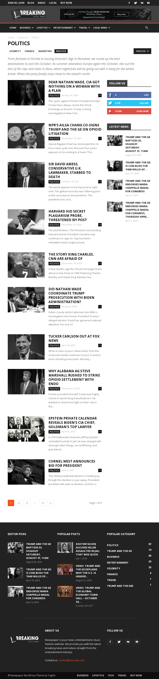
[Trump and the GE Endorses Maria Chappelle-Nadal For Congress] (115, 184)
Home (13, 27)
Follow (144, 103)
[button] (146, 27)
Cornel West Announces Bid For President (71, 463)
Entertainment (63, 27)
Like (146, 94)
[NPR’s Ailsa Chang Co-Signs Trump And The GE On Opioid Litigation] (26, 135)
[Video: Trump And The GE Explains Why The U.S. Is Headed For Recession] (65, 569)
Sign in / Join (16, 2)
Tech (111, 675)
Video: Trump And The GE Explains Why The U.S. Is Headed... (88, 571)
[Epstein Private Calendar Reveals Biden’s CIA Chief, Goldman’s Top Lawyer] (26, 429)
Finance (29, 51)
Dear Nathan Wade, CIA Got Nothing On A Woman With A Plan (74, 86)
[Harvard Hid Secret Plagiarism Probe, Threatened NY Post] (26, 222)
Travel (83, 27)
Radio (41, 2)
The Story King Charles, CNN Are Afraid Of (71, 256)
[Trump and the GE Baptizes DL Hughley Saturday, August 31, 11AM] (115, 140)
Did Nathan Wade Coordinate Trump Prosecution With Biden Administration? (71, 295)
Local (53, 2)
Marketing (45, 51)
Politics (61, 51)
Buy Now (66, 2)
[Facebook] (129, 3)
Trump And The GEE (120, 586)
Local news (100, 27)
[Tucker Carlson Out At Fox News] (26, 347)
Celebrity (15, 51)
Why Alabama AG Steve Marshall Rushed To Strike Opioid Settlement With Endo (74, 377)
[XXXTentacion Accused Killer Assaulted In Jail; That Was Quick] (65, 547)
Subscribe (143, 111)
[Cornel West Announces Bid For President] (26, 472)
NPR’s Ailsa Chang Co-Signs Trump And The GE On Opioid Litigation (74, 129)
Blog (31, 2)
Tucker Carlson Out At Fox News (73, 338)
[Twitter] (135, 3)
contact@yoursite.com (72, 660)
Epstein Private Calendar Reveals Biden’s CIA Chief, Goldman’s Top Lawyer (72, 422)
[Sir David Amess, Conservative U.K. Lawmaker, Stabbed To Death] (26, 174)
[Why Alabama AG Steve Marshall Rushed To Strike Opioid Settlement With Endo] (26, 381)
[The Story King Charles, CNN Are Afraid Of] (26, 265)
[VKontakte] (142, 3)
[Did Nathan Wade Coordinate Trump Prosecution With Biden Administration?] (26, 299)
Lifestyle (42, 27)
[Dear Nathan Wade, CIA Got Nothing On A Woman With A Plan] (26, 92)
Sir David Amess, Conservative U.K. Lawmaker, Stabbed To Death (69, 170)
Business (25, 27)
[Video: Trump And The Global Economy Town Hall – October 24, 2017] (65, 591)
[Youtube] (148, 3)
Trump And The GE (119, 551)
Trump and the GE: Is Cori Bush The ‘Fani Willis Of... (138, 166)
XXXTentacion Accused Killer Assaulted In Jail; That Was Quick (88, 549)
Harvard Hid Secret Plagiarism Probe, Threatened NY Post (67, 215)
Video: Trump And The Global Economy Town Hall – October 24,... (88, 594)
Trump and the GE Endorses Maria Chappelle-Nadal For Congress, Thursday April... (137, 209)
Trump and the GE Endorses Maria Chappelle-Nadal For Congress (137, 186)
